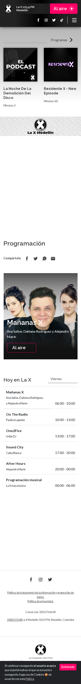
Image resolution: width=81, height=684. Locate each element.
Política (29, 679)
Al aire (19, 347)
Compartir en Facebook (27, 258)
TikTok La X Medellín (62, 20)
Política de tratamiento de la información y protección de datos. (40, 595)
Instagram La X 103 (46, 20)
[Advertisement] (40, 178)
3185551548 (14, 619)
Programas (59, 40)
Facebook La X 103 (38, 20)
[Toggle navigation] (74, 20)
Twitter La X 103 (54, 20)
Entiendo (68, 667)
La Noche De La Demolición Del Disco (17, 93)
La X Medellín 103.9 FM (8, 8)
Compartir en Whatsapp (44, 258)
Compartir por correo (53, 258)
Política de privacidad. (40, 601)
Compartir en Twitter (35, 258)
